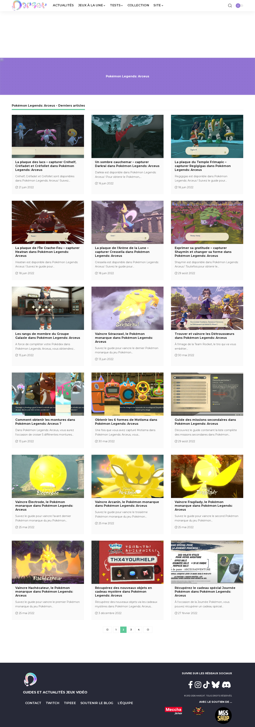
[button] (230, 5)
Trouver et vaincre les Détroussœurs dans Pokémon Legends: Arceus (204, 336)
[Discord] (226, 684)
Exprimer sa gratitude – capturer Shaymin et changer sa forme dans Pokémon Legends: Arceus (203, 252)
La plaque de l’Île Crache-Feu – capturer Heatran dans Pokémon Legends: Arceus (47, 252)
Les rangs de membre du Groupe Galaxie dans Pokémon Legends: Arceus (47, 336)
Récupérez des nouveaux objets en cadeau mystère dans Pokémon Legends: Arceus (123, 591)
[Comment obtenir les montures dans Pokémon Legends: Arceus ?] (48, 394)
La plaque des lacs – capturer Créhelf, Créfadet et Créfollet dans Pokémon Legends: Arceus (45, 166)
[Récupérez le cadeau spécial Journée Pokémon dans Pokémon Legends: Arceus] (207, 562)
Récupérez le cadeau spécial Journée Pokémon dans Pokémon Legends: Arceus (205, 591)
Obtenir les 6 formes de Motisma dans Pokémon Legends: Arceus (126, 421)
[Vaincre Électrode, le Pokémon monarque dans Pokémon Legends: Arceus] (48, 476)
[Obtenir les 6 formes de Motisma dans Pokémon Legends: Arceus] (127, 394)
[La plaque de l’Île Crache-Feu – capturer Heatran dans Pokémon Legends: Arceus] (48, 222)
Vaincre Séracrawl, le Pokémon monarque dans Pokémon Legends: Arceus (124, 337)
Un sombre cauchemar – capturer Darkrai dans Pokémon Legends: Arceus (127, 164)
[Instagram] (198, 684)
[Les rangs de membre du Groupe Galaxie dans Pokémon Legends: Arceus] (48, 308)
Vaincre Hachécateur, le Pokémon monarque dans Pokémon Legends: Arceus (44, 591)
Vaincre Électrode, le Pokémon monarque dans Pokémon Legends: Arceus (44, 506)
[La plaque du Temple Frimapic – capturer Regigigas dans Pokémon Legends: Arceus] (207, 136)
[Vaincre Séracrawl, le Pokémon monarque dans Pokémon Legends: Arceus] (127, 308)
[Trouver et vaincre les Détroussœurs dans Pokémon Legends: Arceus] (207, 308)
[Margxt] (29, 5)
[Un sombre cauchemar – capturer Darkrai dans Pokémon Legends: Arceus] (127, 136)
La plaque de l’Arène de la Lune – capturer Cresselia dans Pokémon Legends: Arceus (122, 252)
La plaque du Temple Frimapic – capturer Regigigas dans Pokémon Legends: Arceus (203, 166)
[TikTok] (206, 684)
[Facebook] (190, 684)
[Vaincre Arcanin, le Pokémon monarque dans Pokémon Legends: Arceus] (127, 476)
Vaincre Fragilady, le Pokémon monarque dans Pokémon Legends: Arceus (203, 506)
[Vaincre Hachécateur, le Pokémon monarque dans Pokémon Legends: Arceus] (48, 562)
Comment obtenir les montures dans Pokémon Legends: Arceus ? (45, 421)
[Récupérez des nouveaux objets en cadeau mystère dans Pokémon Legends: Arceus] (127, 562)
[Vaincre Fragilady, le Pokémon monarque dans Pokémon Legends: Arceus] (207, 476)
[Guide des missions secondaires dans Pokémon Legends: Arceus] (207, 394)
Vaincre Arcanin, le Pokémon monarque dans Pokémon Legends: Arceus (127, 504)
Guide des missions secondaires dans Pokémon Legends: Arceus (205, 421)
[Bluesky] (216, 684)
